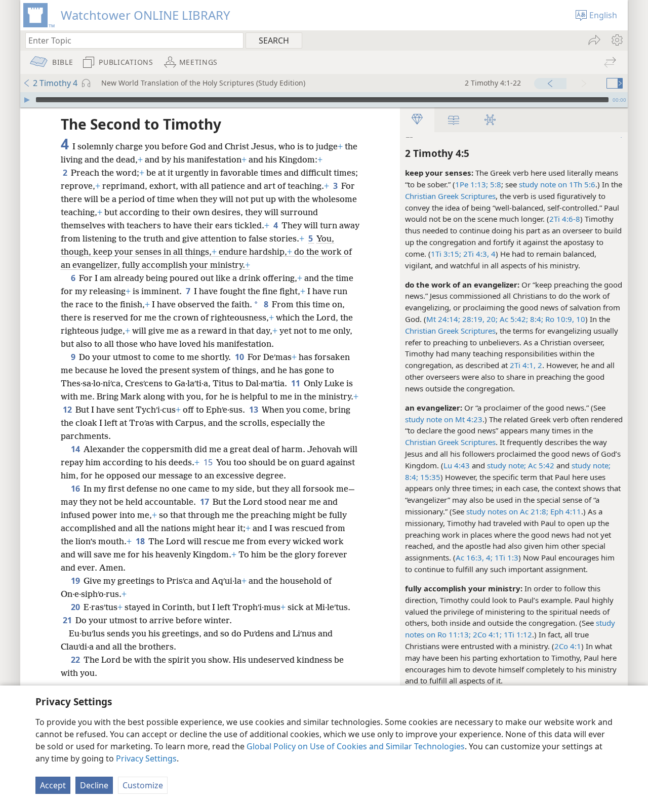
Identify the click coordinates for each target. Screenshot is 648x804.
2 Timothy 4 (55, 83)
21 (68, 620)
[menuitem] (616, 40)
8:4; (535, 319)
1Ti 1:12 (517, 634)
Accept (53, 785)
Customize (143, 785)
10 (240, 357)
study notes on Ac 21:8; (507, 511)
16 (76, 488)
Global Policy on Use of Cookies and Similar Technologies (356, 746)
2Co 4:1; (486, 634)
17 (205, 501)
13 (254, 409)
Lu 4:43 (456, 465)
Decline (94, 785)
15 (209, 462)
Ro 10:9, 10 (564, 319)
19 (76, 580)
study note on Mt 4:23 (443, 419)
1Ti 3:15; (446, 254)
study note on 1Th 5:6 (557, 184)
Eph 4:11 (564, 511)
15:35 (430, 477)
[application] (324, 99)
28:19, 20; (479, 319)
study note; (506, 465)
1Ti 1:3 (505, 557)
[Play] (27, 100)
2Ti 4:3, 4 (478, 254)
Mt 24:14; (443, 319)
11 (296, 383)
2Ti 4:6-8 (564, 219)
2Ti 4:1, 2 (526, 365)
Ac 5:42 (541, 465)
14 (76, 449)
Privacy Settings (146, 758)
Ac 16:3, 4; (474, 557)
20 (76, 607)
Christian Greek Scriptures (450, 196)
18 (141, 541)
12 (68, 409)
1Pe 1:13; (471, 184)
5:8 (494, 184)
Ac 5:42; (513, 319)
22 (76, 659)
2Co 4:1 (567, 646)
